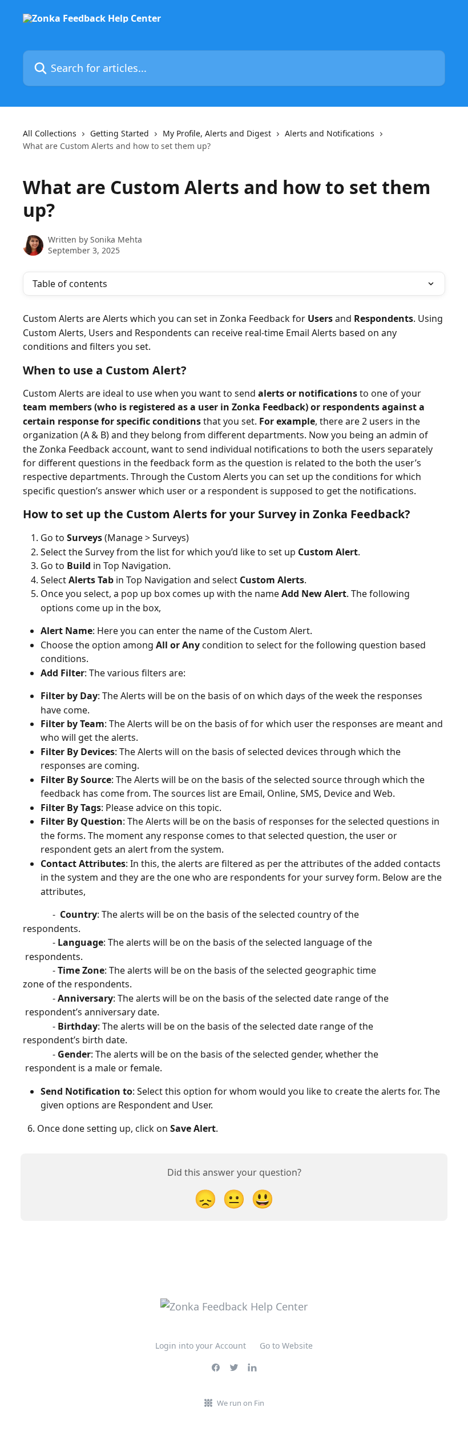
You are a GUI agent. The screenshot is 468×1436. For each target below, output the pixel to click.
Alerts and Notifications (329, 133)
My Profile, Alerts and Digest (217, 133)
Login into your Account (200, 1345)
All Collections (49, 133)
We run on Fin (240, 1403)
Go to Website (286, 1345)
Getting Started (119, 133)
